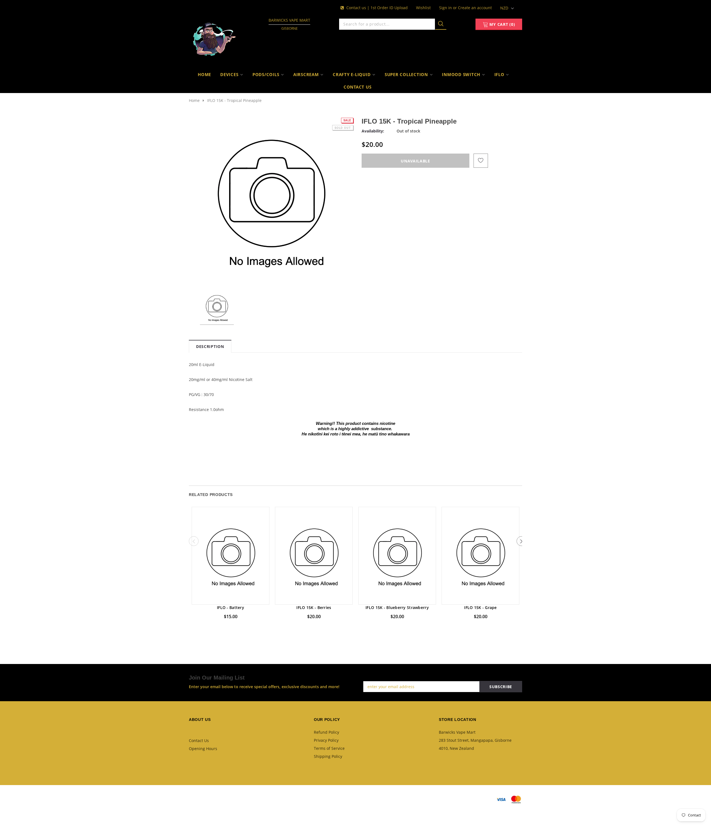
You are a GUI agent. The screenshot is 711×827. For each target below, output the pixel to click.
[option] (271, 199)
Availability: (373, 131)
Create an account (475, 7)
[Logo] (214, 37)
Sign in (446, 7)
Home (194, 100)
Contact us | (358, 7)
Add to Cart (231, 599)
